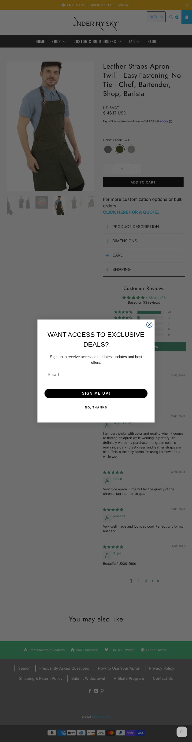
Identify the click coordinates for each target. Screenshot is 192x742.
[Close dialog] (149, 324)
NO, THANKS (96, 407)
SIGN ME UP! (96, 393)
